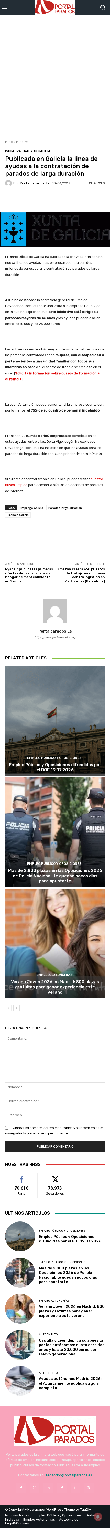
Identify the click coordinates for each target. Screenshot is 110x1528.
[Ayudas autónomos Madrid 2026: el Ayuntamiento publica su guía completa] (20, 1381)
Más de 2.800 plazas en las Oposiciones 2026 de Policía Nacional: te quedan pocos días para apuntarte (55, 875)
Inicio (9, 142)
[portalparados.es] (9, 183)
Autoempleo (48, 1334)
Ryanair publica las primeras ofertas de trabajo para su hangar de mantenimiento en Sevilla (29, 575)
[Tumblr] (75, 1488)
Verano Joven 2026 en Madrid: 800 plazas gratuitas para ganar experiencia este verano (55, 987)
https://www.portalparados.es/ (55, 637)
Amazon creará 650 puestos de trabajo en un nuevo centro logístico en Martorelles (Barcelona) (81, 575)
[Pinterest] (62, 1488)
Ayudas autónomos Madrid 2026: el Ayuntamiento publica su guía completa (70, 1383)
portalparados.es (34, 183)
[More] (65, 199)
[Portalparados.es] (55, 7)
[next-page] (16, 1008)
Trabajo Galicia (36, 151)
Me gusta (21, 1177)
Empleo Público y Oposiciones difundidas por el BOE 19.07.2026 (55, 767)
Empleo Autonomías (54, 974)
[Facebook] (21, 1488)
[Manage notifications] (98, 1517)
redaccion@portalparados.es (69, 1475)
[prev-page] (8, 1008)
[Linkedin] (48, 1488)
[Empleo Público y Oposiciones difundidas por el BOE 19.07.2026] (55, 721)
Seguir (55, 1177)
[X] (89, 1488)
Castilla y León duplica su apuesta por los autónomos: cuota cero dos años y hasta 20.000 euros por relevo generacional (72, 1347)
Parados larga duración (65, 508)
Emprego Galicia (31, 508)
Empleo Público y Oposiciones (54, 758)
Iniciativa (22, 142)
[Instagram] (35, 1488)
